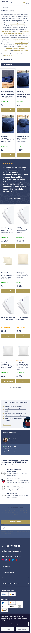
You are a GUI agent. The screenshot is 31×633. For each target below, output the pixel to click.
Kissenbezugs (8, 55)
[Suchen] (12, 2)
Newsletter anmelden (15, 521)
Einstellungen (15, 624)
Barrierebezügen (7, 31)
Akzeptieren (22, 629)
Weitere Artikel (7, 425)
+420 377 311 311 (12, 446)
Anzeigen (23, 155)
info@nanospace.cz (12, 451)
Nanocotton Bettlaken (21, 43)
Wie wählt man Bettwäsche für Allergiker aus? (15, 409)
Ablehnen (7, 629)
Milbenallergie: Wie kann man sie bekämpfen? (16, 416)
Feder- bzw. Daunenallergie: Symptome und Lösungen (16, 419)
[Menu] (27, 2)
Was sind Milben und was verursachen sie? (16, 413)
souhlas (24, 618)
